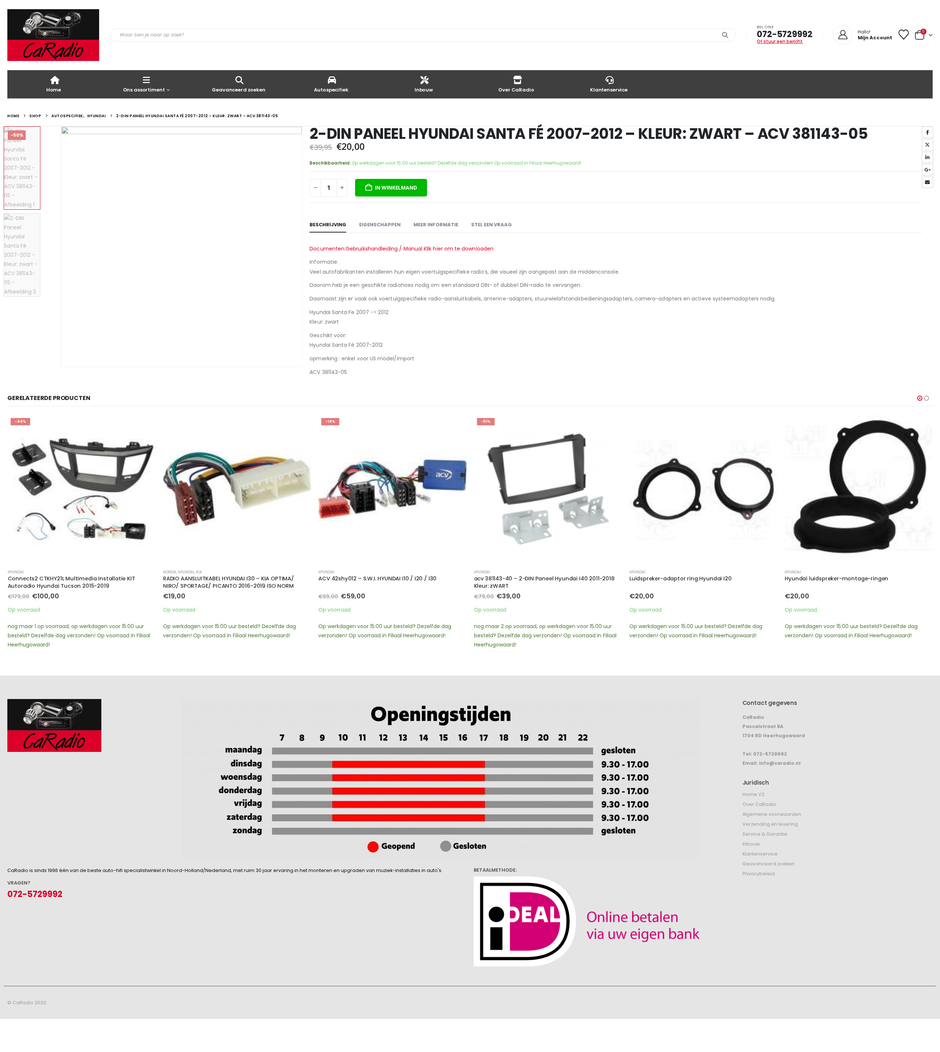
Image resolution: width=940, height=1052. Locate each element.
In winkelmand (396, 187)
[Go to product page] (237, 489)
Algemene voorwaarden (771, 814)
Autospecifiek (331, 89)
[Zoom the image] (54, 703)
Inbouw (424, 89)
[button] (62, 246)
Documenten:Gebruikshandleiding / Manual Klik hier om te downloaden (402, 248)
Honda (169, 572)
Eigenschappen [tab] (380, 224)
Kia (199, 572)
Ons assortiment (144, 89)
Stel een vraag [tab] (491, 224)
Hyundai (16, 572)
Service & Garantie (764, 834)
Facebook (927, 132)
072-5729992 (784, 34)
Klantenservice (609, 89)
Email (927, 182)
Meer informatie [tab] (435, 224)
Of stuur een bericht (780, 41)
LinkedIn (927, 157)
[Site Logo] (53, 35)
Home (53, 89)
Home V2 (753, 794)
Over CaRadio (516, 89)
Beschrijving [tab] (328, 224)
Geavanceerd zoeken (238, 89)
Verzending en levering (770, 824)
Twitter (927, 145)
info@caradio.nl (779, 763)
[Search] (725, 35)
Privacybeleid (758, 874)
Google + (927, 170)
